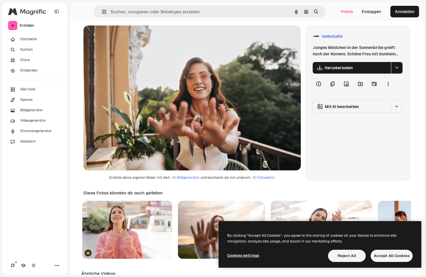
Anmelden (404, 11)
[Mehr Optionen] (388, 84)
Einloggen (371, 11)
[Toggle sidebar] (56, 11)
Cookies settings (243, 255)
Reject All (347, 255)
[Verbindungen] (12, 265)
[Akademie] (23, 265)
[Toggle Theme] (33, 265)
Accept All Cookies (391, 255)
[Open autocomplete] (102, 12)
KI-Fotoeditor (263, 177)
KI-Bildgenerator (186, 177)
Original (120, 36)
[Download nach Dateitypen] (397, 68)
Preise (347, 11)
